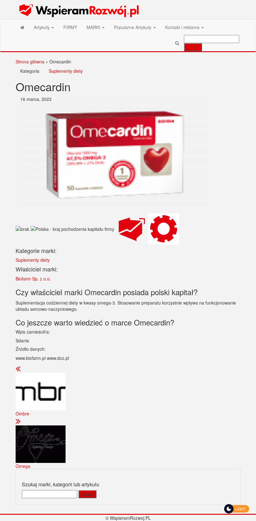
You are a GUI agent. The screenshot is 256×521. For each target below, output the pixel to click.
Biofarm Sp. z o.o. (33, 278)
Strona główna (30, 61)
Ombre (22, 413)
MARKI (93, 27)
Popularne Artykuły (133, 27)
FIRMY (70, 27)
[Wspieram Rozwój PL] (22, 27)
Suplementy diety (66, 71)
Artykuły (42, 27)
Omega (23, 466)
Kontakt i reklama (183, 27)
